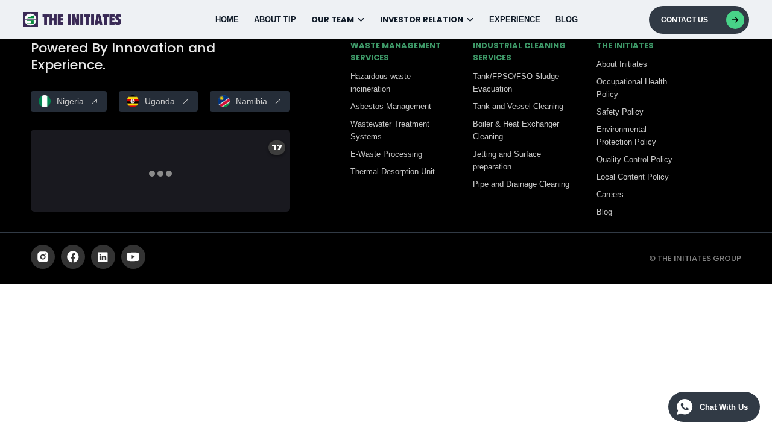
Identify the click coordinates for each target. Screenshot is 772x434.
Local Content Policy (632, 176)
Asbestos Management (390, 106)
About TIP (275, 19)
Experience (514, 19)
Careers (610, 194)
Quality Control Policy (634, 159)
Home (227, 19)
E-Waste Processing (386, 154)
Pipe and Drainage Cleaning (521, 184)
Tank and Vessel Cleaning (518, 106)
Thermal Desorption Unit (392, 171)
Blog (566, 19)
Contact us (684, 20)
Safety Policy (620, 111)
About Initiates (621, 64)
